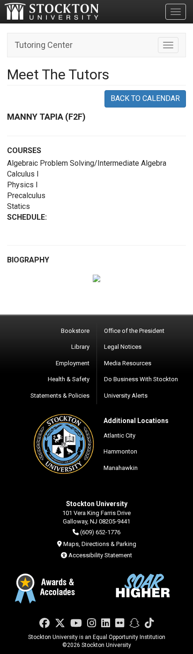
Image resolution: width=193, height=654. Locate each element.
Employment (72, 363)
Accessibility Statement (100, 555)
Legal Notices (122, 346)
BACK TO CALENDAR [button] (145, 98)
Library (80, 346)
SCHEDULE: (27, 217)
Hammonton (120, 451)
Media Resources (127, 363)
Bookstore (75, 330)
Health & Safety (68, 379)
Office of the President (134, 330)
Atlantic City (119, 435)
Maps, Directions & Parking (99, 543)
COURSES (24, 150)
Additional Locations (136, 420)
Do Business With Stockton (141, 379)
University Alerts (126, 395)
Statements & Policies (59, 395)
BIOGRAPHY (28, 259)
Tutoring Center (44, 45)
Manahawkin (121, 467)
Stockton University (51, 11)
